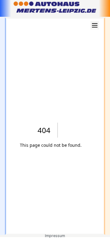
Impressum (55, 236)
